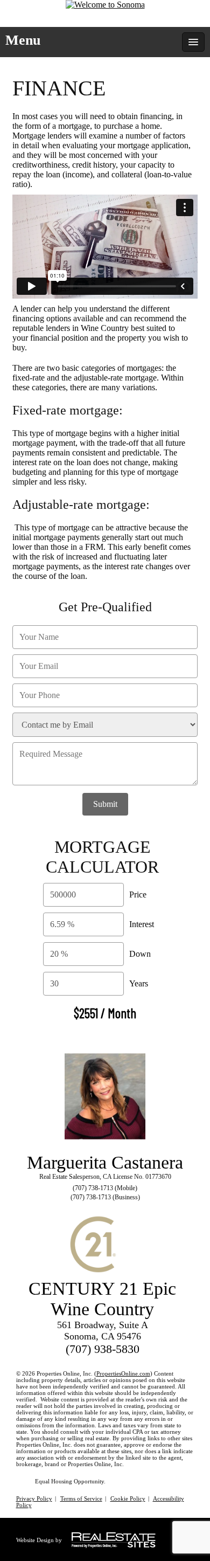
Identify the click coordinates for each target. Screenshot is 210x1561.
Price (137, 894)
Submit (105, 804)
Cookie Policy (127, 1498)
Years (138, 983)
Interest (141, 924)
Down (140, 953)
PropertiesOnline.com (123, 1373)
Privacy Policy (34, 1498)
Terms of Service (81, 1498)
